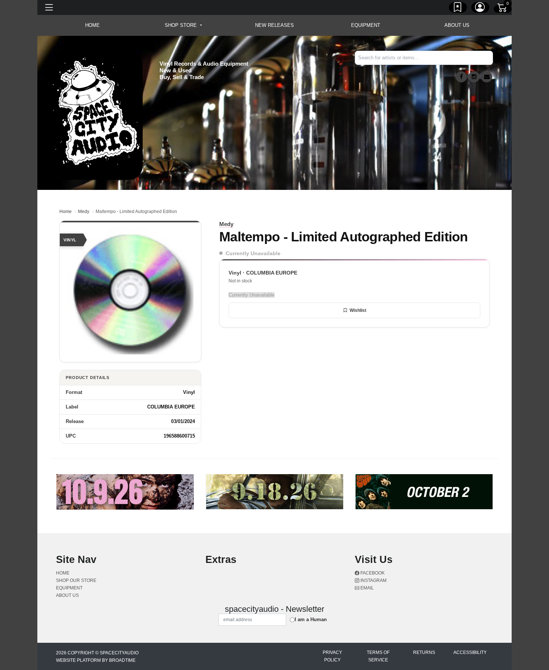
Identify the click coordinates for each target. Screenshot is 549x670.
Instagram (373, 580)
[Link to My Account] (480, 9)
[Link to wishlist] (458, 9)
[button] (183, 25)
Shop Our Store (76, 580)
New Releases (274, 25)
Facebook (372, 573)
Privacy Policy (332, 656)
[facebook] (461, 77)
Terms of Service (378, 656)
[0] (503, 9)
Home (65, 211)
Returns (424, 652)
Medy (83, 211)
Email (366, 588)
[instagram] (474, 77)
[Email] (486, 77)
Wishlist (358, 310)
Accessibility (470, 652)
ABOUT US (456, 25)
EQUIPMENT (365, 25)
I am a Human (311, 619)
